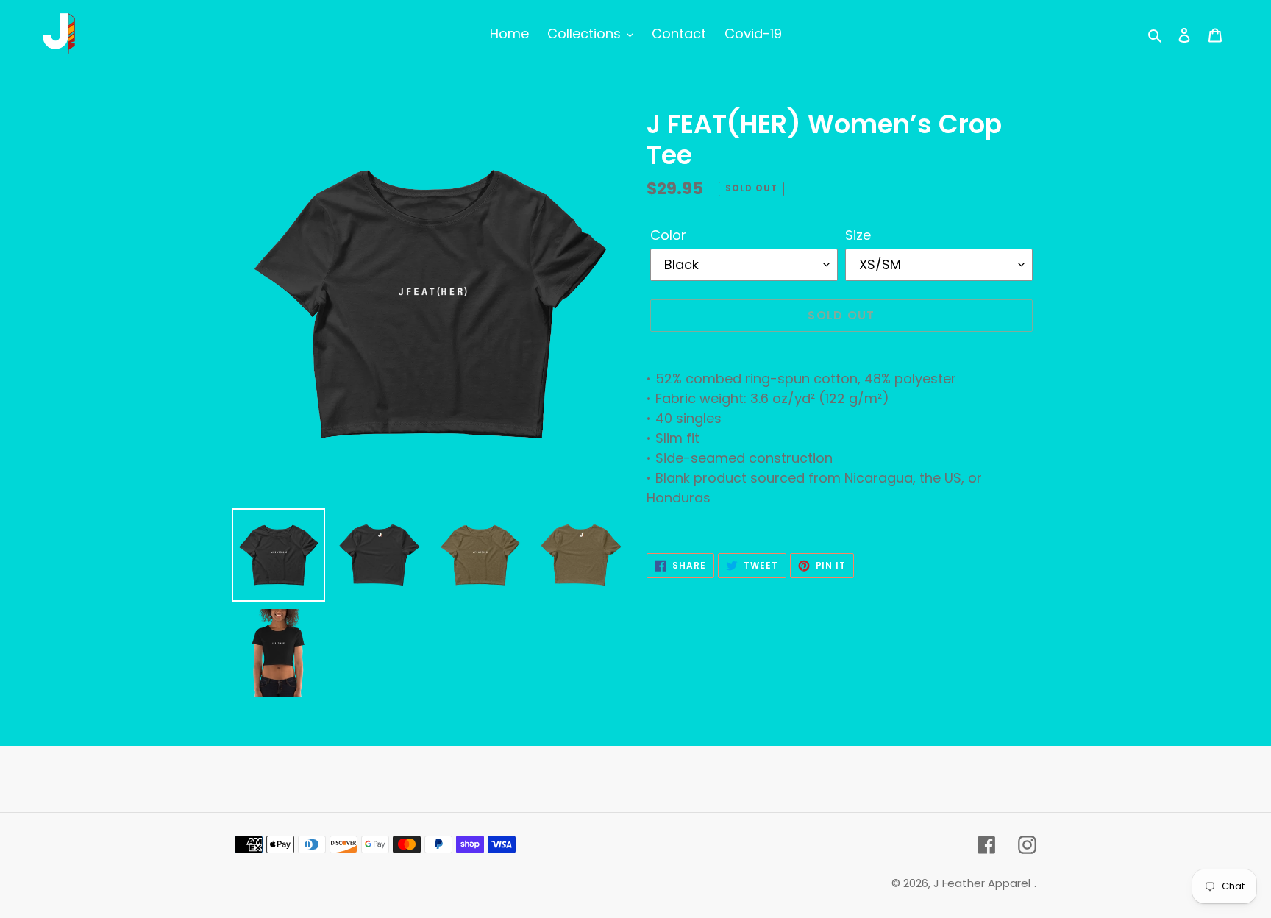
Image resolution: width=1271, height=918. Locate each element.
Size (858, 235)
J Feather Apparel (981, 883)
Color (668, 235)
